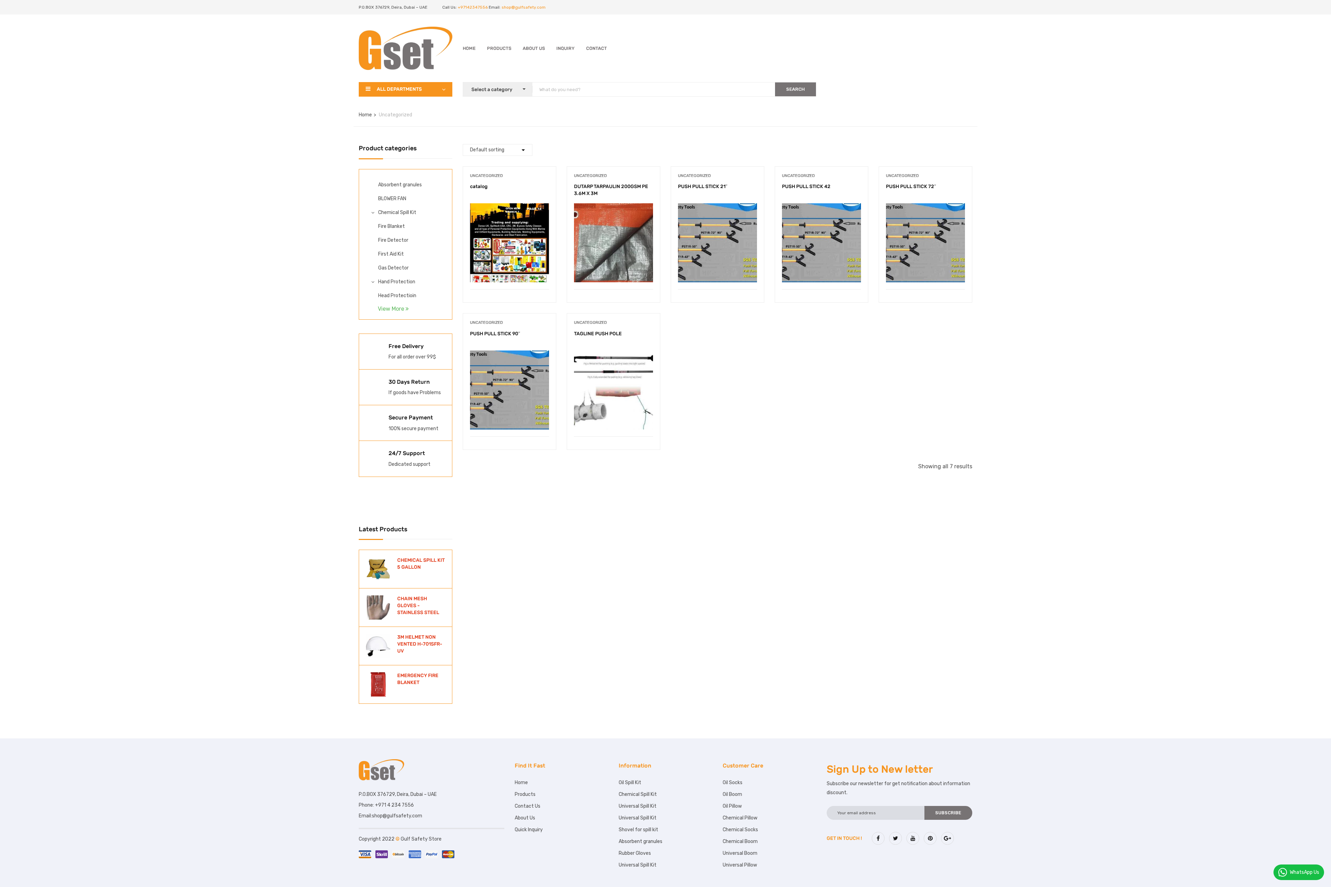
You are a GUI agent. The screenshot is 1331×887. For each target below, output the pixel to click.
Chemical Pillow (740, 818)
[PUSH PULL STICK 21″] (717, 208)
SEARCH (795, 89)
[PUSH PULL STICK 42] (821, 208)
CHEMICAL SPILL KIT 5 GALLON (421, 563)
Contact (596, 48)
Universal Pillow (740, 865)
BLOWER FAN (392, 199)
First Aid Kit (391, 254)
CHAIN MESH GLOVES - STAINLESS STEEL (418, 605)
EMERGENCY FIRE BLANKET (417, 679)
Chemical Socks (740, 830)
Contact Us (527, 806)
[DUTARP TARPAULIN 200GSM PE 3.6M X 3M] (613, 208)
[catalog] (509, 208)
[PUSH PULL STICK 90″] (509, 355)
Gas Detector (393, 268)
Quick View (509, 271)
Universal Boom (740, 853)
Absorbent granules (400, 185)
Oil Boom (732, 794)
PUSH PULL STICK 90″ (495, 334)
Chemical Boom (740, 841)
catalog (479, 186)
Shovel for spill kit (638, 830)
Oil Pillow (732, 806)
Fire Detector (393, 240)
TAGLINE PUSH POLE (598, 334)
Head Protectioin (397, 296)
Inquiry (565, 48)
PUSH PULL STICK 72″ (911, 186)
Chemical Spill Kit (397, 212)
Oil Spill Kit (630, 783)
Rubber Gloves (635, 853)
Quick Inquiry (529, 830)
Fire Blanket (391, 226)
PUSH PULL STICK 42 (806, 186)
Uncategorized (486, 175)
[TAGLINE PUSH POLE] (613, 355)
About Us (534, 48)
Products (499, 48)
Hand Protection (396, 282)
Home (469, 48)
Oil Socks (732, 783)
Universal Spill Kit (637, 806)
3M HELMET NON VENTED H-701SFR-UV (419, 644)
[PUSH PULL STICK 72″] (925, 208)
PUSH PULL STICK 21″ (703, 186)
